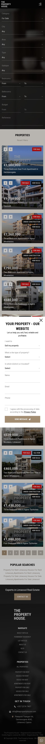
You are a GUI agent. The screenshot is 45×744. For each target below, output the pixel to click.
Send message (21, 419)
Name (7, 375)
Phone (7, 398)
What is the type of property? (17, 352)
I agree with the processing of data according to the (24, 410)
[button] (22, 346)
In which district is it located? (17, 364)
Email (7, 386)
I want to (8, 341)
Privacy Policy (30, 412)
